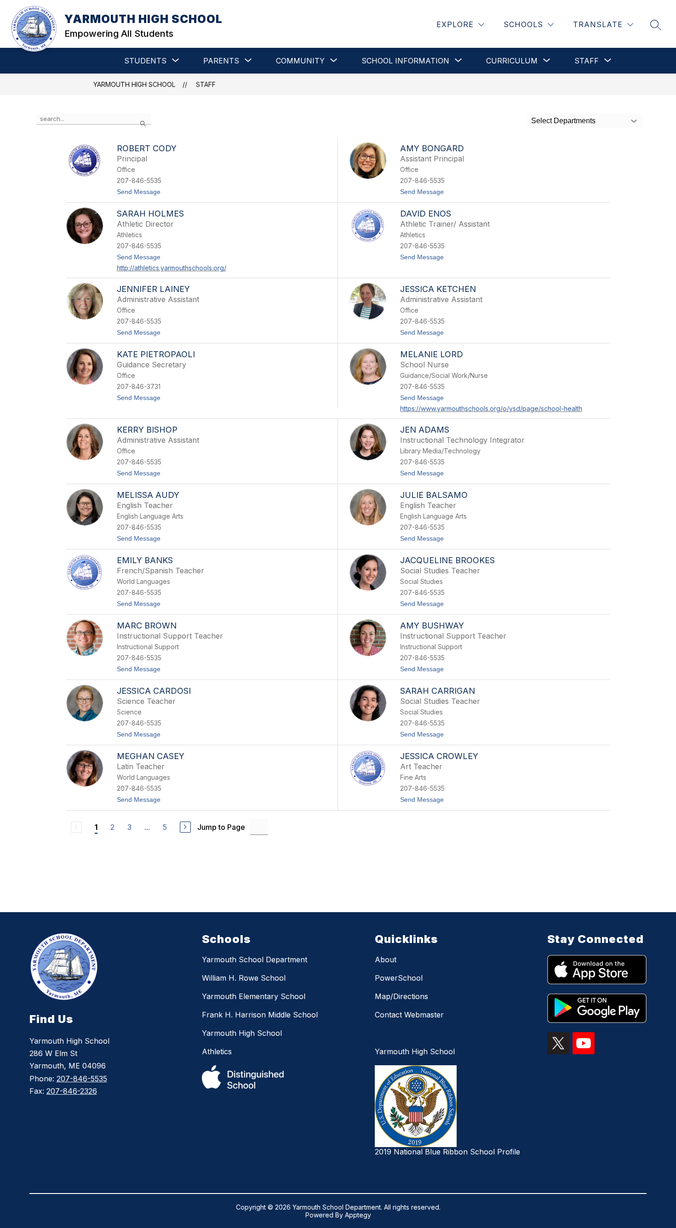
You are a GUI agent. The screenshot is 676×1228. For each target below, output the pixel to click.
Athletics (217, 1051)
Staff (206, 84)
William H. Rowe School (244, 977)
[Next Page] (185, 827)
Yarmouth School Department (254, 959)
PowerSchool (399, 977)
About (385, 959)
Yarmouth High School (242, 1033)
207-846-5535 (82, 1078)
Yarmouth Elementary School (253, 996)
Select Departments (563, 121)
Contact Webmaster (409, 1014)
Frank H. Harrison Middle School (260, 1014)
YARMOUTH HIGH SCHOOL (134, 84)
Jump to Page (221, 827)
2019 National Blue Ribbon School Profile (447, 1151)
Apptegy (358, 1215)
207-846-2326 (71, 1091)
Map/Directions (401, 996)
